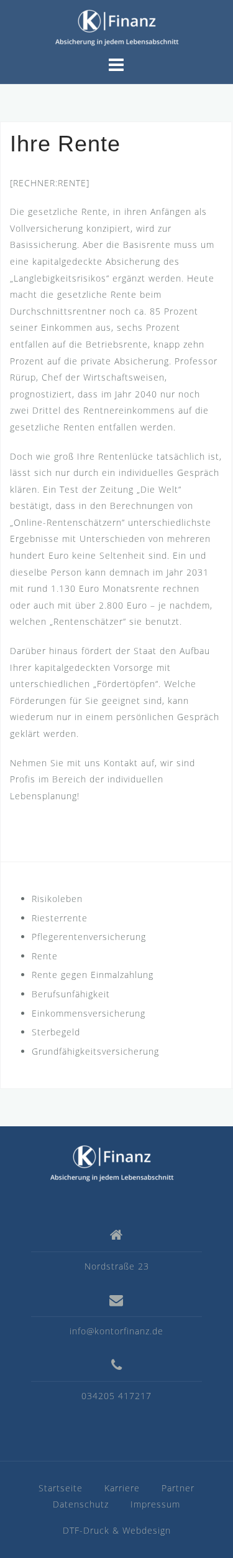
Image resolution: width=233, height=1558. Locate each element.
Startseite (61, 1488)
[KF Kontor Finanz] (112, 1163)
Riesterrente (60, 918)
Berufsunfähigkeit (71, 994)
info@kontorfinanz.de (116, 1331)
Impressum (155, 1504)
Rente (45, 956)
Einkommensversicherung (88, 1013)
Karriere (122, 1488)
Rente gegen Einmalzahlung (92, 975)
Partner (178, 1488)
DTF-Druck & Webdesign (117, 1530)
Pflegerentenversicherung (89, 937)
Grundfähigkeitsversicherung (95, 1051)
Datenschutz (81, 1504)
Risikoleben (57, 899)
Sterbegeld (56, 1032)
